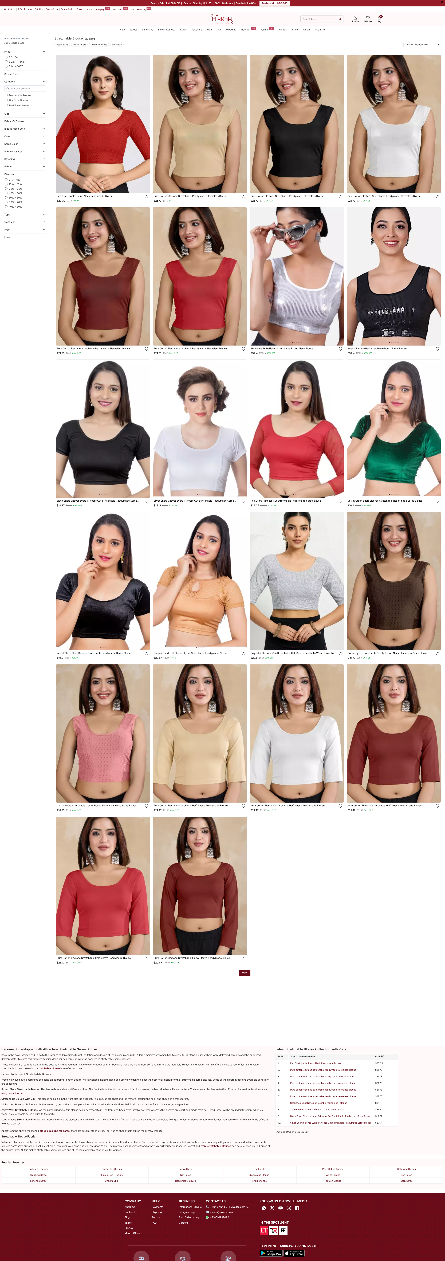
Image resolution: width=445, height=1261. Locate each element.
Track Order (52, 9)
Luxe (295, 29)
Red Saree (406, 1174)
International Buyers (190, 1206)
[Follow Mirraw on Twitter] (272, 1208)
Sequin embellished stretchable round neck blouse (317, 1109)
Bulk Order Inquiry (97, 9)
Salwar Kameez (166, 29)
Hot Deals (117, 44)
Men (209, 29)
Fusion (306, 29)
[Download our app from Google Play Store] (271, 1253)
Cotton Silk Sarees (38, 1169)
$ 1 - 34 (13, 57)
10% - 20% (15, 184)
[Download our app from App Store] (293, 1253)
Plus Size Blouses (18, 100)
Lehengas (147, 29)
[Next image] (145, 124)
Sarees (133, 29)
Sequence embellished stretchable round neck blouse (318, 1103)
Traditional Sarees (19, 105)
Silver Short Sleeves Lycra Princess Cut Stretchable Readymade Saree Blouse (330, 1122)
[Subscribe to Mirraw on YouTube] (280, 1208)
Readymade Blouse (20, 95)
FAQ (154, 1222)
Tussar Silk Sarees (112, 1169)
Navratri (248, 29)
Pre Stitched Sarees (333, 1169)
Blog (127, 1217)
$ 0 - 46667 (16, 66)
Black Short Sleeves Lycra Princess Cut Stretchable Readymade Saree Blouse (330, 1116)
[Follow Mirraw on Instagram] (289, 1208)
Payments (157, 1206)
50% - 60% (15, 197)
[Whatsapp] (264, 1208)
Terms (128, 1222)
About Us (130, 1206)
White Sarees (333, 1174)
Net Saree (185, 1174)
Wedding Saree (38, 1174)
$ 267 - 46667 (17, 61)
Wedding (231, 29)
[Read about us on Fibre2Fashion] (283, 1230)
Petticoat (259, 1169)
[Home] (222, 18)
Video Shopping (141, 9)
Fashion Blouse (333, 1180)
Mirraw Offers (132, 1233)
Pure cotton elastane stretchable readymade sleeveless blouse (323, 1070)
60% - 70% (15, 202)
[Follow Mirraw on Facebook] (297, 1208)
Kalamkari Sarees (406, 1169)
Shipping (157, 1212)
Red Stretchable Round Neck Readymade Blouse (315, 1063)
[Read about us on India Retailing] (273, 1230)
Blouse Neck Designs (112, 1174)
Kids (218, 29)
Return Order (67, 9)
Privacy (129, 1227)
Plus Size (319, 29)
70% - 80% (15, 206)
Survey (80, 9)
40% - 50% (15, 193)
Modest (283, 29)
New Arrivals (79, 44)
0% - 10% (14, 179)
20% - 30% (15, 188)
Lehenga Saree (38, 1180)
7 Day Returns (25, 9)
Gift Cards (120, 9)
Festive (267, 29)
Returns (156, 1217)
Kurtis (183, 29)
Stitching (39, 9)
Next (244, 972)
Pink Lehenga (259, 1180)
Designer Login (187, 1212)
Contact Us (9, 9)
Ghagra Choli (112, 1180)
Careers (183, 1222)
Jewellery (196, 29)
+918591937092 (219, 1217)
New (122, 29)
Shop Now (106, 187)
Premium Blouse (99, 44)
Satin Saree (406, 1180)
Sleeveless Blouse (259, 1174)
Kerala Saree (185, 1169)
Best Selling (62, 44)
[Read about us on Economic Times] (264, 1230)
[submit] (339, 19)
